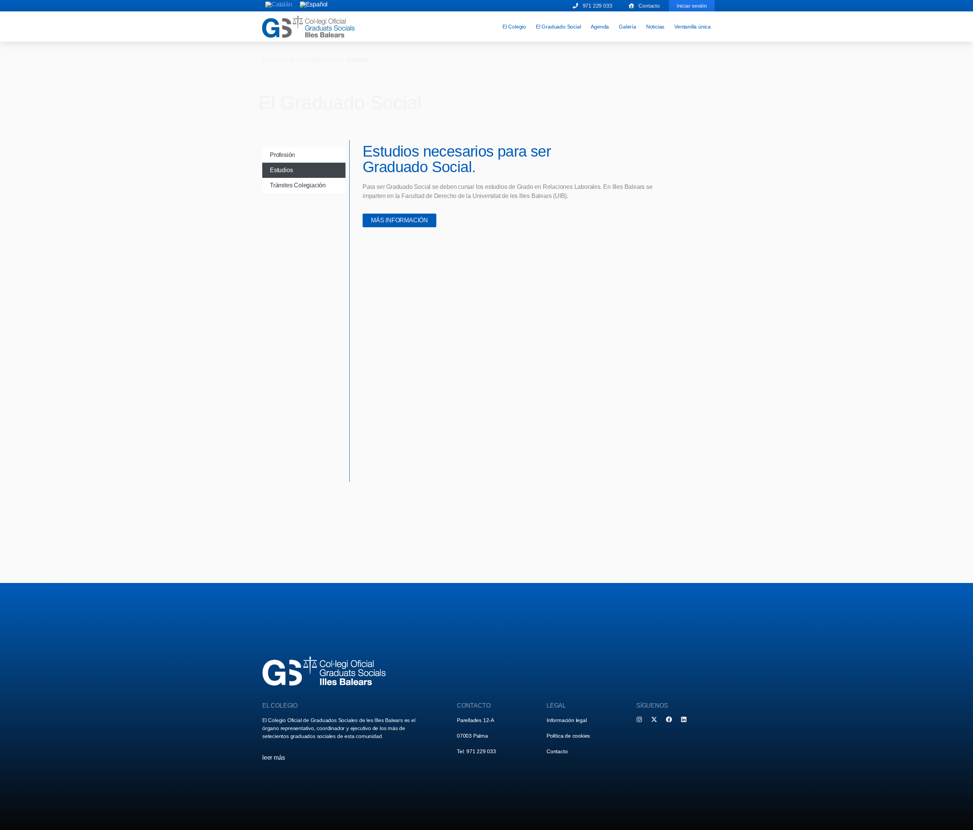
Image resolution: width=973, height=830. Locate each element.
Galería (627, 27)
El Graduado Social (558, 27)
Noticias (655, 27)
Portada (272, 59)
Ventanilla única (692, 27)
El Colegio (514, 27)
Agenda (600, 27)
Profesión (282, 155)
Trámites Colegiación (298, 185)
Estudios (281, 170)
